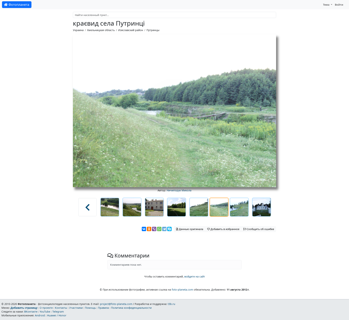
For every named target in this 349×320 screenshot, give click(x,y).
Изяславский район (130, 30)
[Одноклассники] (149, 229)
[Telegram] (164, 229)
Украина (78, 30)
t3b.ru (171, 304)
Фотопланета (18, 4)
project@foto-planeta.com (116, 304)
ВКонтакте (30, 311)
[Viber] (154, 229)
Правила (103, 307)
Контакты (61, 307)
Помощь (90, 307)
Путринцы (153, 30)
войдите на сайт (194, 276)
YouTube (45, 311)
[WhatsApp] (159, 229)
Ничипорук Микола (179, 190)
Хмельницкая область (101, 30)
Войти (339, 4)
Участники (76, 307)
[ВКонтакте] (144, 229)
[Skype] (169, 229)
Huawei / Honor (56, 315)
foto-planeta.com (182, 289)
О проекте (46, 307)
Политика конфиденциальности (131, 307)
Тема (326, 4)
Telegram (58, 311)
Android (40, 315)
